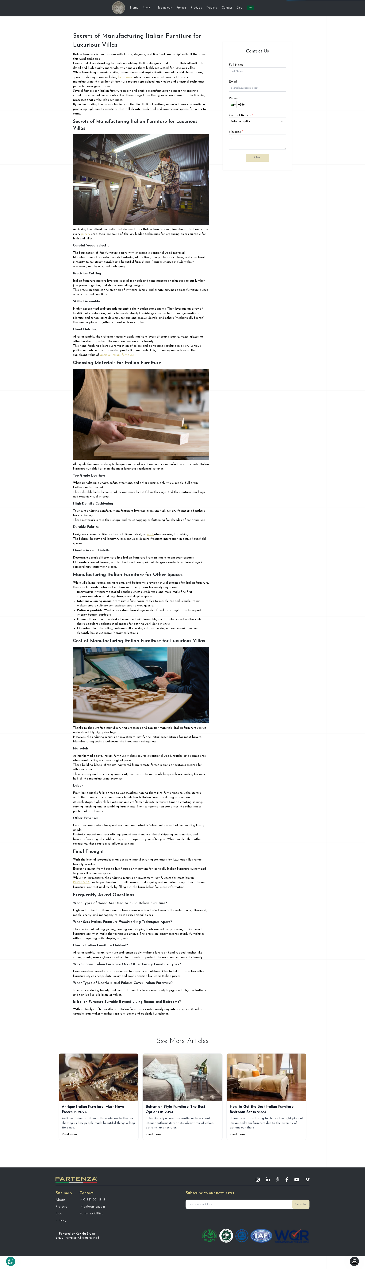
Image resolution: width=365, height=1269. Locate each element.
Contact (227, 7)
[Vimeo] (307, 1179)
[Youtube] (296, 1179)
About (146, 7)
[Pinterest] (277, 1179)
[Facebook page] (286, 1179)
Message (236, 131)
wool (150, 534)
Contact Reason (241, 115)
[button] (232, 104)
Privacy (61, 1220)
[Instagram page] (258, 1179)
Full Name (237, 65)
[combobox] (257, 121)
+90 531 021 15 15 (92, 1200)
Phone (234, 98)
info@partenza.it (92, 1207)
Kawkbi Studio (86, 1233)
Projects (181, 7)
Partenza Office (91, 1213)
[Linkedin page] (268, 1179)
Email (233, 81)
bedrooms (125, 77)
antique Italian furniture (117, 355)
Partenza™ (71, 1237)
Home (134, 7)
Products (196, 7)
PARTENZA (81, 882)
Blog (239, 7)
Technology (165, 7)
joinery (86, 234)
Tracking (211, 7)
